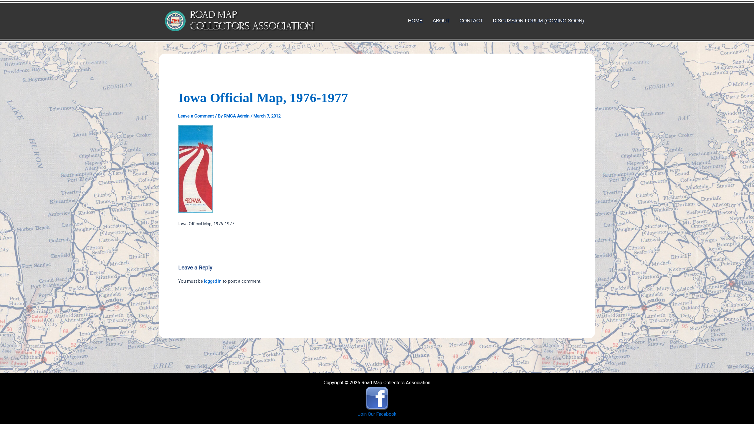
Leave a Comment (196, 116)
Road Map (213, 15)
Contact (471, 21)
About (441, 21)
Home (415, 21)
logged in (212, 281)
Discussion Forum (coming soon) (538, 21)
